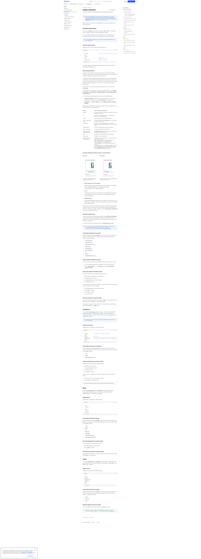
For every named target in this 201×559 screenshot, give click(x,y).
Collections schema (127, 29)
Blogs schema (126, 38)
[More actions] (116, 10)
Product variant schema (128, 10)
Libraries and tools (73, 3)
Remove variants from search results (129, 26)
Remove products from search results (129, 23)
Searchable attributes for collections (128, 32)
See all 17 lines (87, 341)
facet (107, 192)
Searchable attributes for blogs (129, 40)
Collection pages (92, 311)
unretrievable (85, 88)
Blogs (124, 37)
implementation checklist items (111, 208)
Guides (66, 3)
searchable (97, 235)
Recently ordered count (128, 17)
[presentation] (100, 56)
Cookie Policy (23, 552)
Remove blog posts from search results (129, 43)
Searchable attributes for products (130, 18)
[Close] (36, 549)
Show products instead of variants (130, 20)
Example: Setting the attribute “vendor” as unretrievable (130, 15)
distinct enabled (98, 131)
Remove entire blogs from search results (130, 46)
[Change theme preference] (136, 1)
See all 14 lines (87, 485)
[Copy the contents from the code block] (116, 50)
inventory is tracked (100, 147)
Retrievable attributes (127, 12)
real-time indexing (107, 228)
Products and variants (127, 9)
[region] (19, 553)
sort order (111, 223)
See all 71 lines (87, 61)
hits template (106, 120)
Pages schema (126, 49)
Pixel (105, 116)
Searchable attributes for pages (129, 51)
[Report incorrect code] (114, 50)
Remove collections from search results (129, 35)
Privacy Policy (30, 552)
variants (89, 30)
